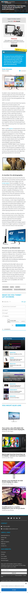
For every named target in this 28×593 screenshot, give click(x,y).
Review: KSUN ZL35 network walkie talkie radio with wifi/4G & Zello (16, 360)
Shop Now (14, 45)
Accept (14, 589)
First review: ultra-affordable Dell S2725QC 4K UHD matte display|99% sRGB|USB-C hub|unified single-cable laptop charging (14, 430)
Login (24, 301)
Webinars (3, 543)
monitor (18, 287)
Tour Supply (4, 556)
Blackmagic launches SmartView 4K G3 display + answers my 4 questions (13, 455)
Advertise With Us (5, 535)
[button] (26, 583)
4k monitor (5, 287)
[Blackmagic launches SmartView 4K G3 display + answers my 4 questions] (14, 443)
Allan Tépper (10, 431)
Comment (23, 70)
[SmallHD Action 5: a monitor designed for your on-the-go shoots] (14, 495)
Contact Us (3, 545)
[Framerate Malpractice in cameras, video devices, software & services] (6, 385)
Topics (2, 539)
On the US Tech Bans (14, 397)
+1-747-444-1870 (6, 526)
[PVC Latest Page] (23, 370)
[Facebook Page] (8, 518)
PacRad (3, 554)
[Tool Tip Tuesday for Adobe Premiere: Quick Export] (6, 391)
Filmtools (3, 552)
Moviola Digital (4, 560)
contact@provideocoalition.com (10, 528)
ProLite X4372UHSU (7, 289)
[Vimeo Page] (19, 518)
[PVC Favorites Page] (23, 338)
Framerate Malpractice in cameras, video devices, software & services (15, 386)
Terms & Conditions (18, 575)
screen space (5, 183)
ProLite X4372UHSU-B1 (19, 289)
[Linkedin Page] (16, 518)
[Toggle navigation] (25, 2)
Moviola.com (4, 558)
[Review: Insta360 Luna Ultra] (6, 353)
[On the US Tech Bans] (6, 396)
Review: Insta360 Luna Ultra (16, 354)
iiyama (11, 128)
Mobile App (3, 537)
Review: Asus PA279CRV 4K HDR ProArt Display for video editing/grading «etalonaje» (12, 482)
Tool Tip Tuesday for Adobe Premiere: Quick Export (16, 392)
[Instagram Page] (14, 518)
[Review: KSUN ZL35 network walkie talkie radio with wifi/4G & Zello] (6, 359)
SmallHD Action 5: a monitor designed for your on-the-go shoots (13, 507)
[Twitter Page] (11, 518)
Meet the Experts (5, 541)
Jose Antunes (7, 69)
